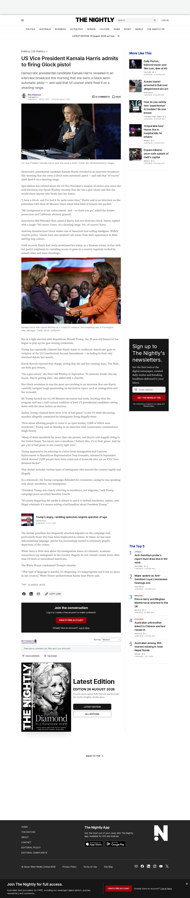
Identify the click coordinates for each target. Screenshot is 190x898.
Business (60, 29)
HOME (24, 827)
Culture (105, 29)
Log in (165, 20)
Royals (138, 610)
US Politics (76, 29)
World (139, 29)
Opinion (91, 29)
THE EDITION (28, 832)
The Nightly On (155, 29)
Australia (45, 29)
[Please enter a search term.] (155, 20)
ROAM (117, 29)
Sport (127, 29)
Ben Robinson (34, 94)
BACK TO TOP (93, 756)
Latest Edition (92, 707)
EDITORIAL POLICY (31, 847)
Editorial (139, 566)
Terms (159, 404)
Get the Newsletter (149, 397)
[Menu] (22, 20)
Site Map (108, 866)
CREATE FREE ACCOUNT (71, 620)
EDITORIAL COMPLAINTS (34, 852)
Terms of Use (90, 866)
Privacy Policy (149, 406)
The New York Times (152, 117)
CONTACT (26, 842)
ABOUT (25, 837)
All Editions (92, 714)
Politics (30, 29)
